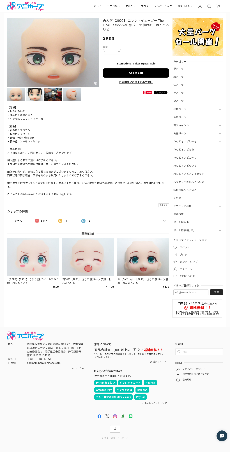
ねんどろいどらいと (185, 165)
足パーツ (178, 101)
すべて (18, 220)
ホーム (98, 6)
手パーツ (178, 93)
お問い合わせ (185, 6)
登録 (216, 292)
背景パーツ (179, 117)
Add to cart (136, 73)
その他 (177, 198)
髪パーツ (178, 68)
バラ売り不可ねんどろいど (188, 181)
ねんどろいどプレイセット (188, 173)
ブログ (145, 6)
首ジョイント (181, 125)
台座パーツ (179, 133)
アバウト (130, 6)
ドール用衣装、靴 (183, 230)
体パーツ (178, 85)
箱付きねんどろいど (185, 190)
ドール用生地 (181, 222)
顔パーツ (178, 76)
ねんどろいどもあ (183, 149)
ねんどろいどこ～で (185, 157)
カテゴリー (113, 6)
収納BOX (178, 214)
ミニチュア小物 (182, 206)
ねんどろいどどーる (185, 141)
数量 (105, 47)
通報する (164, 205)
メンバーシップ (163, 6)
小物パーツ (179, 109)
